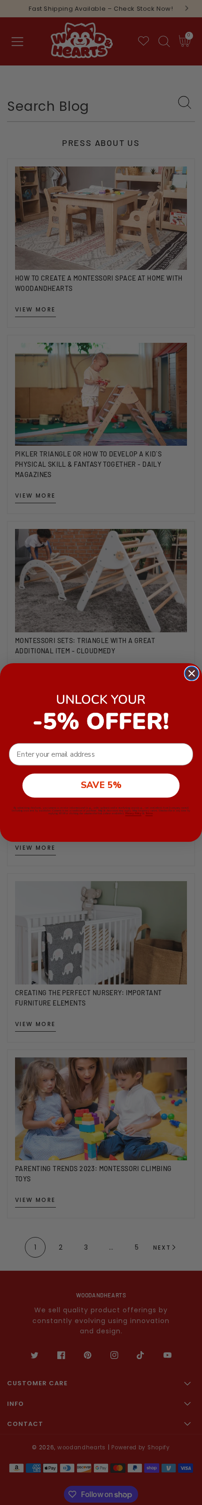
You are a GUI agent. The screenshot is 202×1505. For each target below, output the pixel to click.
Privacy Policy (133, 813)
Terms (149, 813)
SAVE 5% (101, 786)
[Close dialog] (192, 673)
